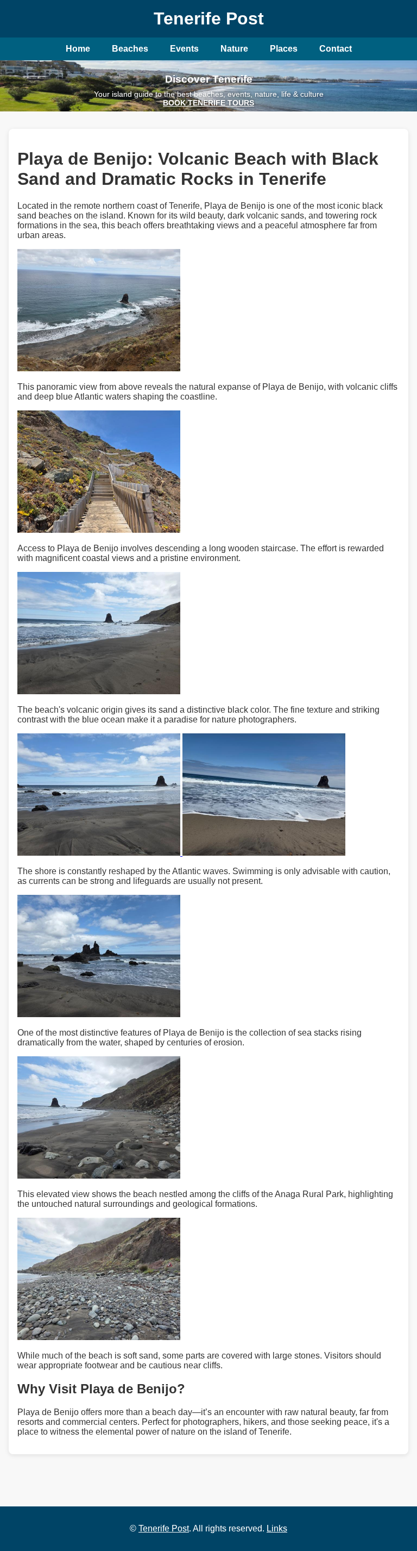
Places (284, 48)
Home (78, 48)
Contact (335, 48)
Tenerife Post (163, 1528)
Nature (234, 48)
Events (184, 48)
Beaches (130, 48)
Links (277, 1528)
